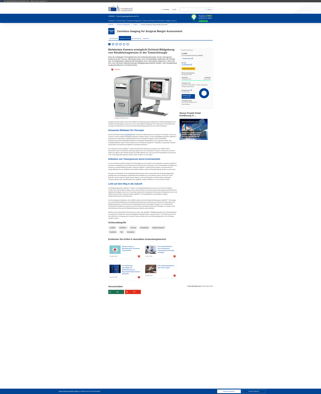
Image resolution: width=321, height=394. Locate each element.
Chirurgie (133, 227)
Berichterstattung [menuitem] (136, 38)
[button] (174, 9)
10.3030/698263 (186, 64)
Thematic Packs (121, 21)
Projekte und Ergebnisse (134, 21)
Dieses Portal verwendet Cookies (69, 391)
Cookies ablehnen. (253, 391)
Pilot (121, 232)
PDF (134, 292)
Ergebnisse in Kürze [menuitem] (125, 38)
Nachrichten (160, 21)
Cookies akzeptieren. (229, 391)
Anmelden (166, 9)
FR (120, 44)
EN (113, 44)
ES (116, 44)
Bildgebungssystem (158, 227)
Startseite (112, 21)
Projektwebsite (187, 59)
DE (109, 44)
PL (127, 44)
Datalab (168, 21)
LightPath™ (122, 227)
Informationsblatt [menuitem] (113, 38)
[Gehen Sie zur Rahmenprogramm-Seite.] (111, 31)
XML (117, 292)
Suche (174, 21)
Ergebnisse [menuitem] (146, 38)
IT (124, 44)
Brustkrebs (113, 232)
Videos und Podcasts (149, 21)
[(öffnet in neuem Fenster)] (121, 8)
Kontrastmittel (144, 227)
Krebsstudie (130, 232)
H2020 (135, 24)
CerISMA (127, 134)
